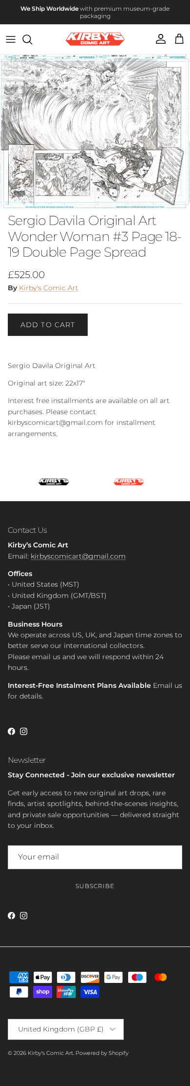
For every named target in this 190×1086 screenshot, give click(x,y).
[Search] (32, 32)
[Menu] (10, 32)
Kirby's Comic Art (48, 281)
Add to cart (47, 317)
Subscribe (95, 879)
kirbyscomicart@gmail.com (78, 548)
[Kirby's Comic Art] (95, 32)
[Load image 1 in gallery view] (95, 124)
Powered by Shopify (102, 1045)
